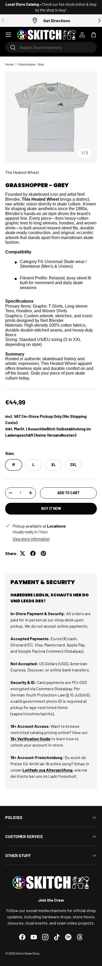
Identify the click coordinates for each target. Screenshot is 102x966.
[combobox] (51, 47)
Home (9, 64)
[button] (93, 34)
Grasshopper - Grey (31, 64)
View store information (31, 539)
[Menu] (8, 34)
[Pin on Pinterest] (43, 553)
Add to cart (68, 493)
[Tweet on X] (22, 553)
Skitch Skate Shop (27, 953)
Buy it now (51, 508)
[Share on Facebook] (33, 553)
